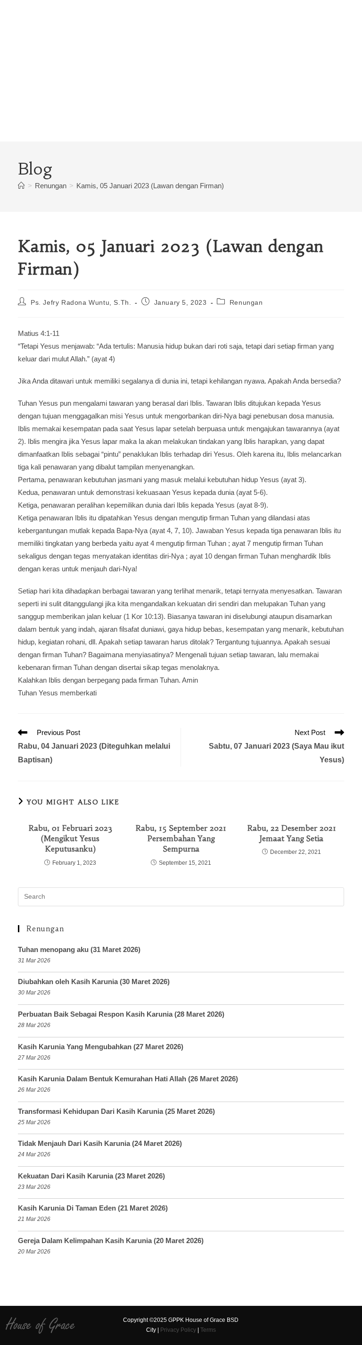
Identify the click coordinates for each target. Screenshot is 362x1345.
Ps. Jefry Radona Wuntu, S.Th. (81, 302)
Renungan (246, 302)
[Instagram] (266, 1325)
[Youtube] (282, 1325)
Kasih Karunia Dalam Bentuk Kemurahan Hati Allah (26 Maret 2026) (128, 1079)
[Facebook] (249, 1325)
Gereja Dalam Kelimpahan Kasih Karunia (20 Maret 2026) (111, 1240)
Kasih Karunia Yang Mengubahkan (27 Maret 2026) (100, 1047)
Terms (208, 1330)
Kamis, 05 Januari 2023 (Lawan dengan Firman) (150, 186)
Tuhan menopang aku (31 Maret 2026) (79, 949)
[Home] (21, 186)
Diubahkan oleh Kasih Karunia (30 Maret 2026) (94, 981)
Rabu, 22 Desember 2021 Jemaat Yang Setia (291, 833)
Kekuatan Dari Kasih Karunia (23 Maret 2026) (91, 1176)
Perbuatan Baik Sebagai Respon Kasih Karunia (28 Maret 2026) (121, 1014)
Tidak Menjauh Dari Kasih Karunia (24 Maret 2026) (100, 1143)
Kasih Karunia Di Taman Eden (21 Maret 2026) (93, 1208)
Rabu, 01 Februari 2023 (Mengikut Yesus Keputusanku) (70, 838)
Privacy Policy (178, 1330)
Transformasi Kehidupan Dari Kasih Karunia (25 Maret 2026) (116, 1111)
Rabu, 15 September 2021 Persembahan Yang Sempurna (181, 838)
